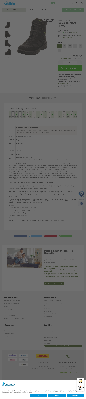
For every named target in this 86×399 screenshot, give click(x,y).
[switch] (80, 389)
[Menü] (83, 379)
